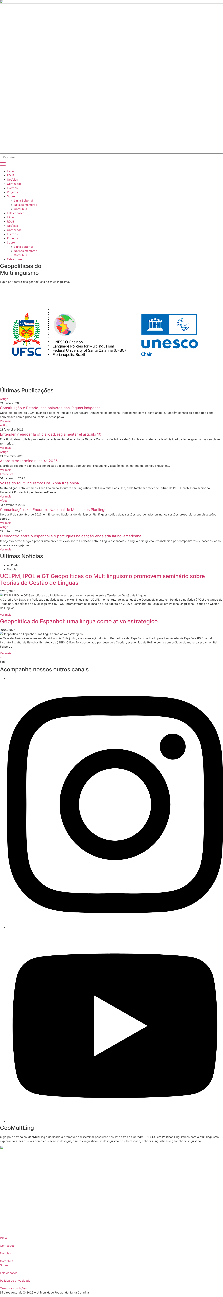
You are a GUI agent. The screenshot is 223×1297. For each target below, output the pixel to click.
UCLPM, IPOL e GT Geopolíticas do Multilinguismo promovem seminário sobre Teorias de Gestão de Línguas (102, 579)
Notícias (12, 225)
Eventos (12, 234)
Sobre (11, 242)
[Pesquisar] (3, 164)
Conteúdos (14, 230)
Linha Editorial (23, 246)
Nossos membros (25, 251)
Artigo (4, 399)
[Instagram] (115, 927)
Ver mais (5, 421)
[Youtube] (115, 1121)
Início (10, 217)
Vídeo (4, 500)
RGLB (10, 221)
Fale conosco (16, 259)
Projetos (12, 238)
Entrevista (6, 474)
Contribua (20, 255)
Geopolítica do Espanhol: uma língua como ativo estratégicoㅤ (79, 621)
